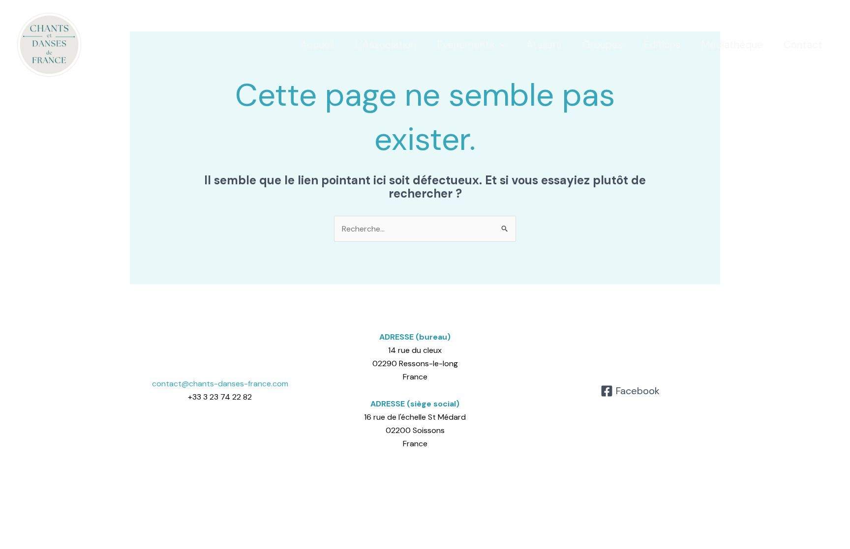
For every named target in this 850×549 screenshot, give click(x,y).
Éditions (661, 45)
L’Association (385, 45)
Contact (803, 45)
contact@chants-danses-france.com (220, 383)
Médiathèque (732, 45)
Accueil (317, 45)
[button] (500, 45)
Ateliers (544, 45)
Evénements (465, 45)
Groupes (602, 45)
